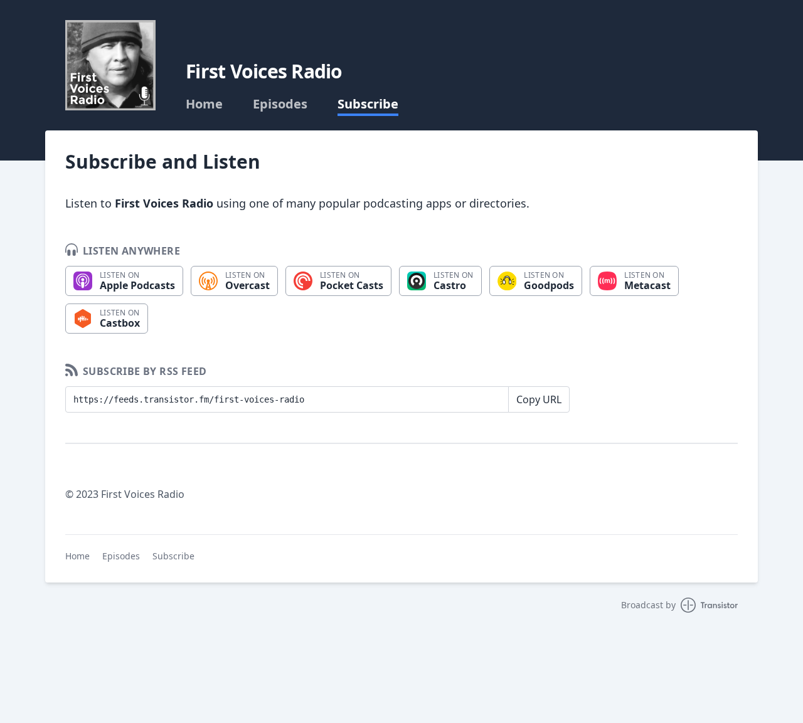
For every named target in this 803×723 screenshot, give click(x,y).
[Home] (110, 65)
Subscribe (368, 104)
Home (204, 104)
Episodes (280, 104)
